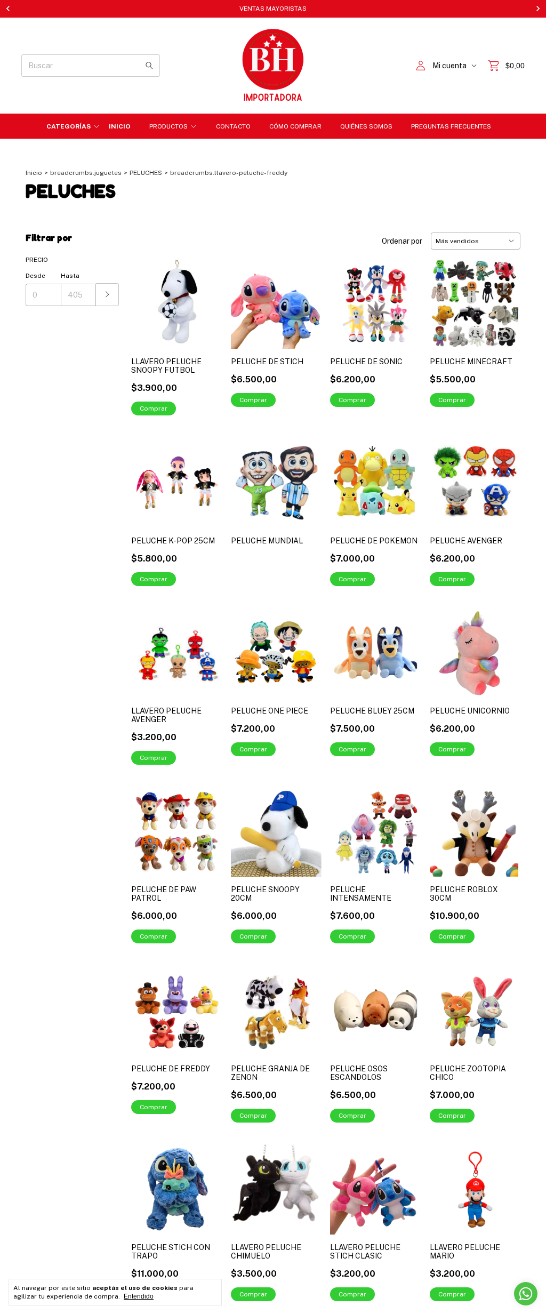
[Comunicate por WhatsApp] (525, 1293)
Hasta (70, 275)
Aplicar (107, 294)
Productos (168, 126)
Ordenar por (402, 241)
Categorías (68, 126)
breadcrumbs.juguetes (86, 173)
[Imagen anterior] (446, 824)
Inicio (120, 126)
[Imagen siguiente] (504, 824)
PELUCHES (146, 173)
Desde (35, 275)
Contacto (233, 126)
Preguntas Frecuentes (451, 126)
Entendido (139, 1296)
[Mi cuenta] (420, 65)
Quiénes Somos (366, 126)
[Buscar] (149, 65)
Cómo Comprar (295, 126)
